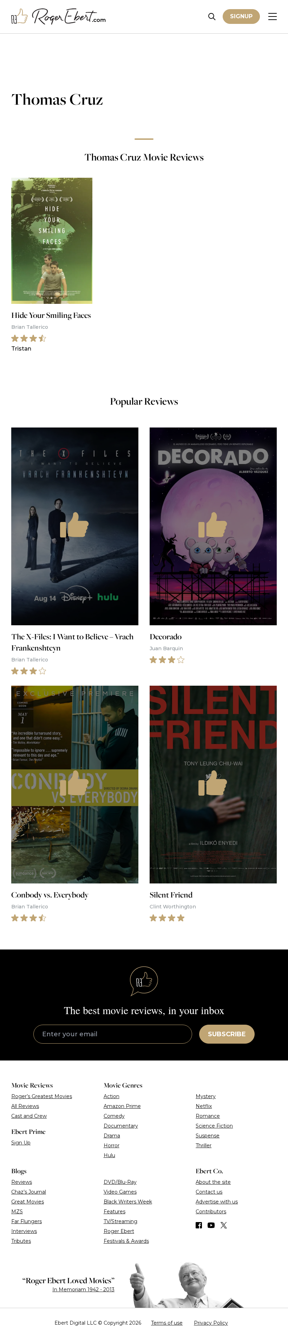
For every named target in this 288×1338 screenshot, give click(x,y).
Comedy (114, 1116)
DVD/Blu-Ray (120, 1182)
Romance (208, 1116)
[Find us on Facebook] (199, 1225)
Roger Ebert (119, 1231)
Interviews (24, 1231)
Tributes (21, 1241)
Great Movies (27, 1202)
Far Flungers (26, 1221)
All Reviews (25, 1106)
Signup (241, 16)
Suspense (208, 1136)
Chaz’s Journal (28, 1192)
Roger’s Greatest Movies (41, 1096)
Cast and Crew (29, 1116)
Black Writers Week (128, 1202)
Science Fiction (214, 1126)
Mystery (206, 1096)
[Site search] (212, 16)
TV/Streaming (120, 1221)
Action (111, 1096)
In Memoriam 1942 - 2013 (83, 1289)
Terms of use (167, 1323)
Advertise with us (217, 1202)
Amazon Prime (122, 1106)
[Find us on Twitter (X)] (224, 1225)
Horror (111, 1145)
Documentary (121, 1126)
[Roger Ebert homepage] (58, 16)
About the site (213, 1182)
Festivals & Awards (126, 1241)
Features (114, 1211)
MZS (17, 1211)
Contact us (209, 1192)
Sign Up (21, 1143)
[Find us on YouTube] (211, 1225)
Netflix (204, 1106)
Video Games (120, 1192)
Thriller (203, 1145)
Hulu (109, 1155)
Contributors (211, 1211)
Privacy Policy (211, 1323)
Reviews (21, 1182)
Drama (112, 1136)
